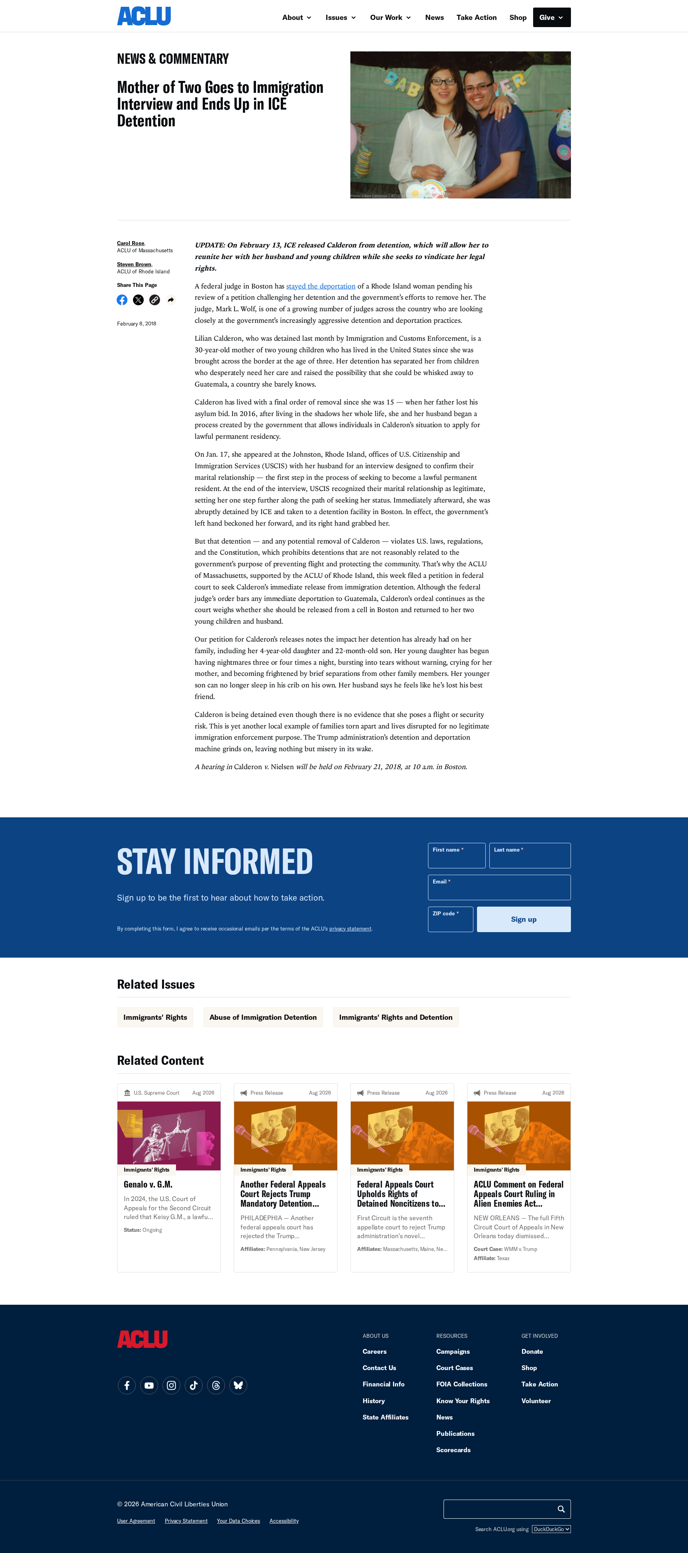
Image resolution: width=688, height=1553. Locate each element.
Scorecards (453, 1449)
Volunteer (536, 1400)
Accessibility (284, 1521)
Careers (374, 1351)
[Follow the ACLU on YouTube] (148, 1385)
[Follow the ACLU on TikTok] (193, 1385)
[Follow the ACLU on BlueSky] (238, 1385)
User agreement (136, 1521)
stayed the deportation (320, 286)
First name (446, 849)
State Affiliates (385, 1417)
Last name (507, 849)
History (374, 1400)
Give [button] (548, 17)
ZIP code (444, 913)
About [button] (293, 17)
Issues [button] (337, 17)
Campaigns (453, 1351)
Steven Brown (134, 264)
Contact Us (379, 1367)
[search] (561, 1509)
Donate (532, 1351)
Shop (518, 17)
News (434, 17)
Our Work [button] (387, 17)
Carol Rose (130, 243)
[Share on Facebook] (122, 302)
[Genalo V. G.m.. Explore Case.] (169, 1178)
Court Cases (454, 1367)
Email (440, 881)
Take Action (477, 17)
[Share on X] (138, 302)
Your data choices (238, 1521)
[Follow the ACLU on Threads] (215, 1385)
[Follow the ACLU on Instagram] (171, 1385)
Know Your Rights (463, 1400)
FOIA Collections (461, 1384)
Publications (455, 1433)
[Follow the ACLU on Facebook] (126, 1385)
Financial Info (384, 1384)
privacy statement (350, 928)
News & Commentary (170, 60)
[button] (154, 301)
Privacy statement (186, 1521)
